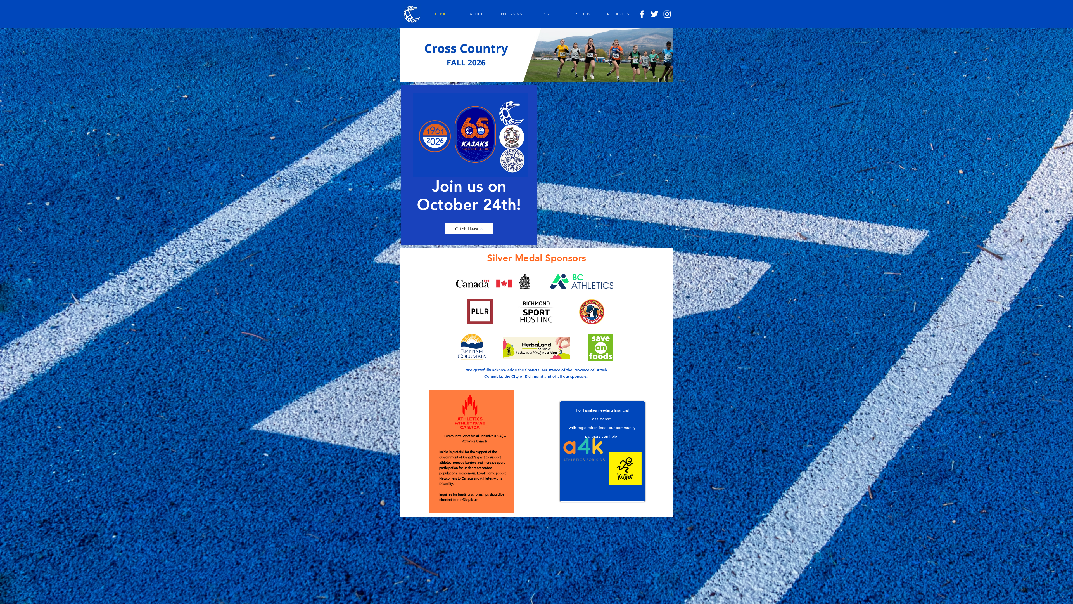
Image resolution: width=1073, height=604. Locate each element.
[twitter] (654, 14)
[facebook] (642, 14)
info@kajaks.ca (467, 499)
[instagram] (667, 14)
